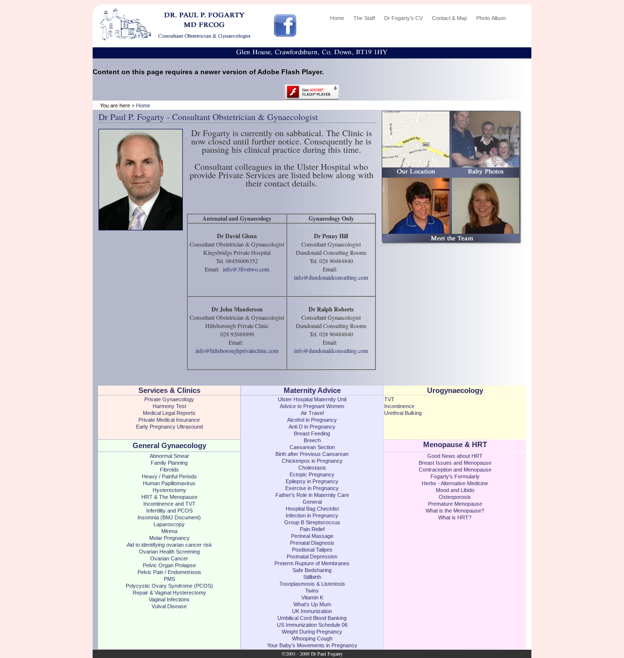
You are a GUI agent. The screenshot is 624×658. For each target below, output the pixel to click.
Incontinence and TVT (169, 504)
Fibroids (169, 470)
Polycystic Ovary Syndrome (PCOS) (169, 586)
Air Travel (312, 413)
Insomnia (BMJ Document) (169, 517)
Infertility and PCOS (169, 511)
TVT (389, 399)
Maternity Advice (312, 390)
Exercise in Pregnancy (312, 488)
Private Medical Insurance (169, 420)
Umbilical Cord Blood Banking (312, 618)
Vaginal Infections (169, 599)
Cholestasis (312, 468)
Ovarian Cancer (169, 558)
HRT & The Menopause (169, 497)
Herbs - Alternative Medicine (455, 483)
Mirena (169, 531)
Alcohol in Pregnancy (312, 420)
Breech (312, 440)
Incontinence (399, 406)
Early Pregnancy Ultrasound (169, 427)
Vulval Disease (169, 606)
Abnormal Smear (169, 456)
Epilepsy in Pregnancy (312, 481)
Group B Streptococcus (312, 522)
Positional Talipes (312, 550)
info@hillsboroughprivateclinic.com (236, 350)
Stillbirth (312, 577)
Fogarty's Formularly (455, 476)
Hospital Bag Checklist (312, 509)
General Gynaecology (169, 445)
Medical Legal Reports (169, 413)
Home (143, 105)
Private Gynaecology (169, 399)
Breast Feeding (312, 433)
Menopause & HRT (455, 444)
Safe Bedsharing (312, 570)
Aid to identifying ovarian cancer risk (169, 545)
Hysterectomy (169, 490)
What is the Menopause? (455, 511)
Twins (312, 591)
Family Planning (169, 463)
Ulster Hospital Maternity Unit (312, 399)
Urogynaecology (455, 390)
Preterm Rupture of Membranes (312, 563)
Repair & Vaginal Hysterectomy (169, 593)
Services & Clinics (169, 390)
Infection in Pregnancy (312, 515)
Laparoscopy (169, 524)
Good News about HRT (455, 456)
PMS (169, 579)
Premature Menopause (455, 504)
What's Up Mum (312, 604)
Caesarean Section (312, 447)
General (312, 502)
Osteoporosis (455, 497)
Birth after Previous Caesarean (312, 454)
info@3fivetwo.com (246, 269)
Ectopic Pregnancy (312, 474)
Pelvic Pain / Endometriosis (169, 572)
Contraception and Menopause (455, 470)
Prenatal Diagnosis (312, 543)
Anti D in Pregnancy (312, 427)
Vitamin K (312, 597)
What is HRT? (454, 517)
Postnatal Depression (312, 556)
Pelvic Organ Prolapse (169, 565)
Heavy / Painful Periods (169, 476)
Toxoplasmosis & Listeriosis (312, 584)
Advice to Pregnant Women (312, 406)
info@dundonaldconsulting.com (331, 277)
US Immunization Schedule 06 (312, 625)
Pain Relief (312, 529)
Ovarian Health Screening (169, 552)
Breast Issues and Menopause (455, 463)
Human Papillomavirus (169, 483)
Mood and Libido (455, 490)
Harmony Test (169, 406)
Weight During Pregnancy (312, 632)
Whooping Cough (312, 638)
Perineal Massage (312, 536)
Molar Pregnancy (169, 538)
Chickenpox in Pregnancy (312, 461)
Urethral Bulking (403, 413)
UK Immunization (312, 611)
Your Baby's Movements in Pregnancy (312, 645)
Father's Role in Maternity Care (312, 495)
